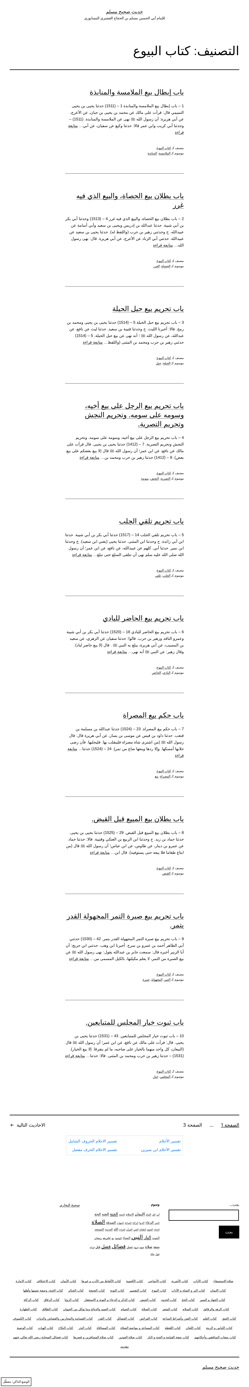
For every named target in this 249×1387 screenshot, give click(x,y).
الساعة (128, 1223)
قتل (98, 1247)
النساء (126, 1238)
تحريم (107, 1238)
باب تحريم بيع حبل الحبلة (148, 308)
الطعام (142, 1229)
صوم (142, 1247)
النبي (137, 1236)
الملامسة (164, 153)
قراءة (92, 1247)
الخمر (157, 1223)
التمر (167, 979)
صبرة (146, 979)
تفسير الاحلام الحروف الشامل (92, 1141)
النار (147, 1237)
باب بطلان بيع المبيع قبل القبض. (138, 818)
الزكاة (135, 1222)
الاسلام (130, 1214)
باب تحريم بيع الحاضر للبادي (143, 618)
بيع (156, 776)
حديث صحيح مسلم (124, 11)
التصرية (165, 478)
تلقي (158, 575)
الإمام (148, 1214)
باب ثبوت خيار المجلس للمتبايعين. (135, 1022)
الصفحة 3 (192, 1125)
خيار (155, 1076)
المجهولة (156, 979)
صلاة (148, 1247)
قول (157, 1254)
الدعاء (150, 1222)
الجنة (114, 1213)
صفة (156, 1247)
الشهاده (120, 1223)
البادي (166, 672)
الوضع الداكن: (20, 1381)
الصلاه (157, 1229)
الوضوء (118, 1238)
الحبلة (166, 363)
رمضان (98, 1237)
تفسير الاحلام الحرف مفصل (94, 1149)
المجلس (165, 1076)
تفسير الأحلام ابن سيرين (161, 1149)
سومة (145, 478)
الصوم (150, 1229)
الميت (156, 1238)
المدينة (109, 1229)
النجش (154, 478)
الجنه (105, 1214)
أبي (158, 1214)
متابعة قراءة (163, 245)
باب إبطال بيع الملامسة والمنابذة (137, 92)
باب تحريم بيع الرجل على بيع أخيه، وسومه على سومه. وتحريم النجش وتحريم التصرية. (134, 414)
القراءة (122, 1229)
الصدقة (111, 1222)
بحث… (234, 1205)
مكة (152, 1253)
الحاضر (156, 672)
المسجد (99, 1229)
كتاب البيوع (164, 148)
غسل (130, 1247)
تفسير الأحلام (170, 1141)
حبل (158, 363)
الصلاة (98, 1222)
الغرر (156, 266)
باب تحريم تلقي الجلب (151, 521)
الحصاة (165, 266)
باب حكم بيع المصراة (153, 715)
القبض (166, 873)
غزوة (136, 1247)
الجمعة (122, 1214)
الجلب (166, 575)
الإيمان (140, 1214)
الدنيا (142, 1222)
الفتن (136, 1229)
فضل (106, 1246)
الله (116, 1229)
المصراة (165, 776)
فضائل (119, 1246)
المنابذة (152, 153)
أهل (153, 1214)
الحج (98, 1214)
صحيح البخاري (70, 1205)
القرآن (129, 1229)
